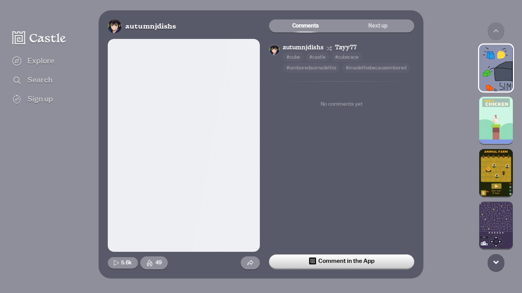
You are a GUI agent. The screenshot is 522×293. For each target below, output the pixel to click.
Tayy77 (346, 48)
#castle (318, 57)
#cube (293, 57)
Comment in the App (346, 261)
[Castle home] (39, 37)
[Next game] (496, 262)
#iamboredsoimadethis (311, 67)
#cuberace (346, 57)
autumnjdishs (150, 27)
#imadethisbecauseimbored (376, 67)
